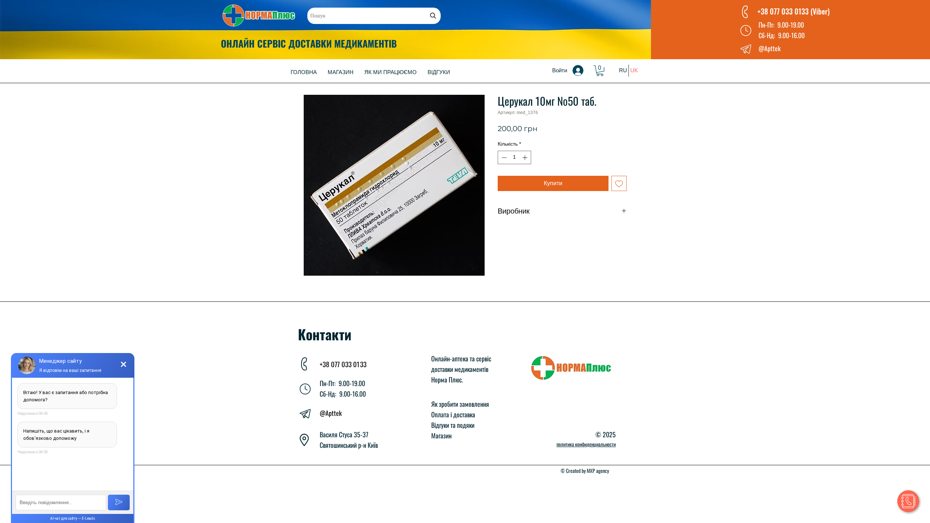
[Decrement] (503, 157)
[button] (600, 70)
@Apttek (331, 413)
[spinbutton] (514, 157)
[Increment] (525, 157)
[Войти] (583, 70)
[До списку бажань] (619, 183)
